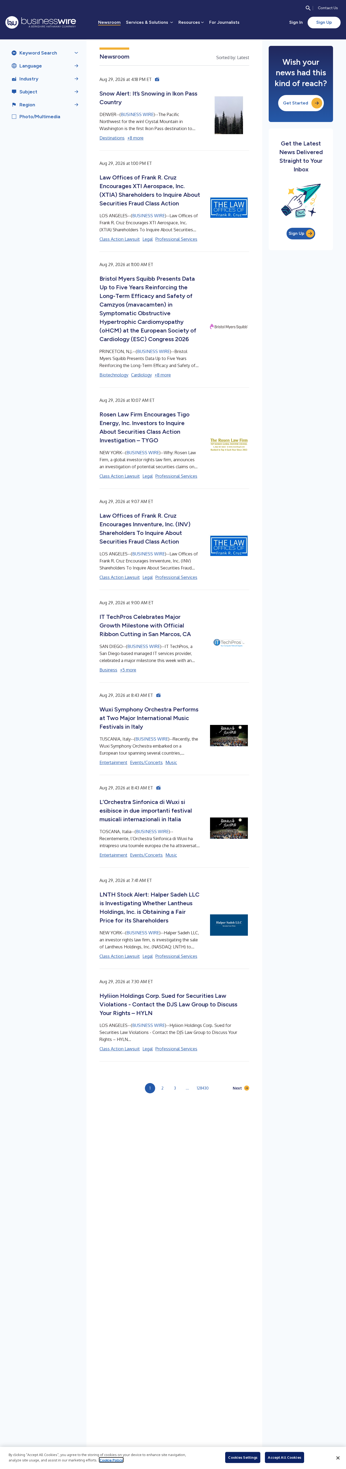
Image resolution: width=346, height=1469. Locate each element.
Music (171, 762)
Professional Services (176, 239)
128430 (203, 1088)
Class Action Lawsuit (119, 239)
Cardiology (141, 375)
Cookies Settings (242, 1457)
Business (108, 670)
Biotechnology (113, 375)
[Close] (338, 1458)
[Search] (308, 8)
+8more (135, 138)
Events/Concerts (146, 762)
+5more (128, 670)
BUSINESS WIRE (137, 114)
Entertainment (113, 762)
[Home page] (40, 22)
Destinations (112, 138)
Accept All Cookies (284, 1457)
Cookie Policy (111, 1460)
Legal (147, 239)
